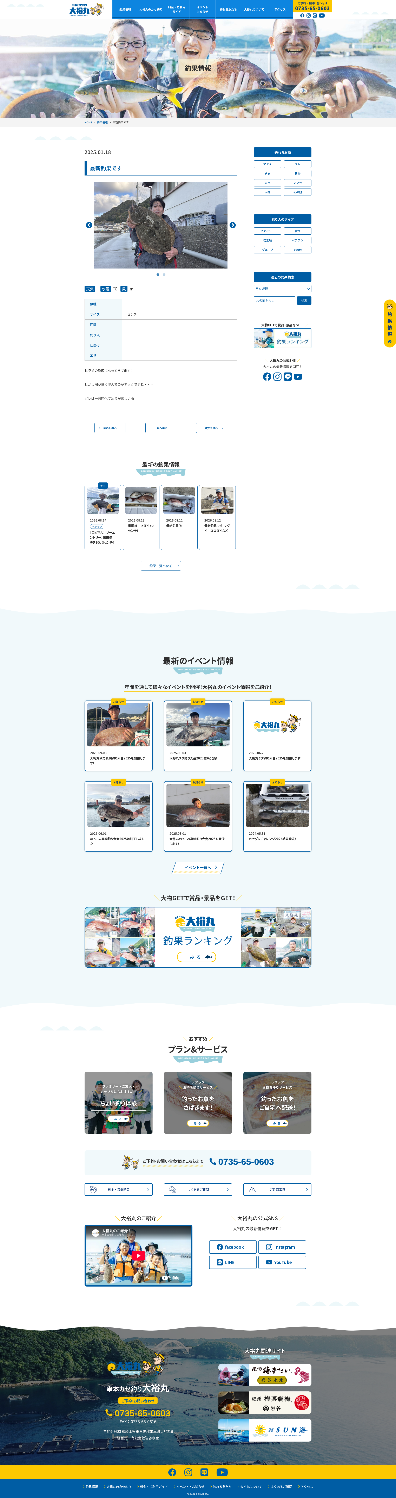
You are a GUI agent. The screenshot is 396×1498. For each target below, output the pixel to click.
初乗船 (267, 240)
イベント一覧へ (198, 867)
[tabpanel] (160, 225)
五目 (267, 183)
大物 (267, 192)
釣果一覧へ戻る (160, 565)
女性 (298, 231)
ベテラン (297, 240)
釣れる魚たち (228, 9)
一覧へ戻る (160, 428)
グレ (298, 164)
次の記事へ (211, 428)
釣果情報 (125, 9)
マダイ (267, 164)
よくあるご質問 (281, 1486)
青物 (298, 173)
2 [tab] (164, 272)
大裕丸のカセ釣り (151, 9)
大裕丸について (254, 9)
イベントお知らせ (202, 9)
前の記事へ (110, 428)
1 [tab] (158, 272)
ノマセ (297, 183)
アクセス (280, 9)
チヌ (267, 173)
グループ (267, 250)
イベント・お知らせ (190, 1486)
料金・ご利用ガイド (176, 9)
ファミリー (267, 231)
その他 (297, 192)
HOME (88, 122)
